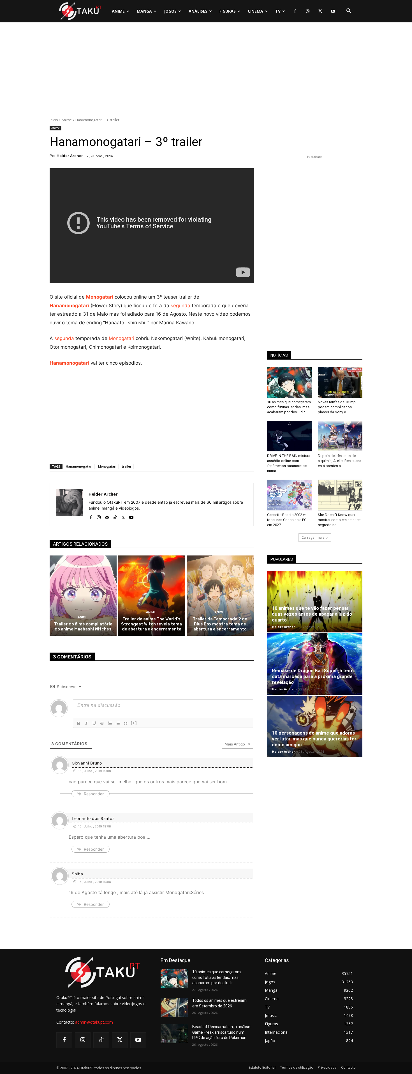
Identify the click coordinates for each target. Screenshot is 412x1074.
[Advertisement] (206, 71)
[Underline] (94, 723)
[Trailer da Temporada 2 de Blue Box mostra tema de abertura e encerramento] (220, 595)
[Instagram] (308, 11)
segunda (180, 305)
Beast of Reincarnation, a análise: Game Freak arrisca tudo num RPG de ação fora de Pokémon (221, 1032)
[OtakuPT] (80, 11)
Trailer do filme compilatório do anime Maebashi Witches (83, 627)
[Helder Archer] (69, 504)
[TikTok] (115, 516)
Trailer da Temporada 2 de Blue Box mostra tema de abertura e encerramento (220, 624)
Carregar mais (313, 537)
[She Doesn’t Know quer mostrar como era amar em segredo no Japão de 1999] (340, 495)
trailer (126, 466)
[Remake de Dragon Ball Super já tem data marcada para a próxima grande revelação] (314, 664)
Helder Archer (70, 156)
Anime (67, 120)
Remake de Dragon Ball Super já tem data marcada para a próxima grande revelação (312, 676)
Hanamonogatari (69, 305)
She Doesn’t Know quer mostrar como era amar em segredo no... (340, 520)
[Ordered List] (110, 723)
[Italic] (86, 723)
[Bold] (78, 723)
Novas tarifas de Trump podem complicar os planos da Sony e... (337, 407)
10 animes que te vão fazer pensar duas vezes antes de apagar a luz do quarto (312, 614)
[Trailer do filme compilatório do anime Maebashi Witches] (83, 595)
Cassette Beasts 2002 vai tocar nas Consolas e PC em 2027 (287, 520)
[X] (320, 11)
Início (54, 120)
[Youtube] (333, 11)
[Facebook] (295, 11)
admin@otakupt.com (94, 1022)
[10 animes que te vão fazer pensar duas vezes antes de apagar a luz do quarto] (314, 601)
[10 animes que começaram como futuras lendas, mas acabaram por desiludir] (289, 382)
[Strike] (102, 723)
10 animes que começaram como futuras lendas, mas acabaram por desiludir (289, 407)
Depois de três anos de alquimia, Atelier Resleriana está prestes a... (339, 461)
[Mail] (107, 516)
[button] (349, 11)
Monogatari (99, 297)
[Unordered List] (118, 723)
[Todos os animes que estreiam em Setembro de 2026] (174, 1007)
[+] (134, 723)
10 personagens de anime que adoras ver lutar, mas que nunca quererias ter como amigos (314, 738)
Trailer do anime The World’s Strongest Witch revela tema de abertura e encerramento (151, 624)
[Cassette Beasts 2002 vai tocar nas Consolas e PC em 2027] (289, 495)
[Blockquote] (125, 723)
